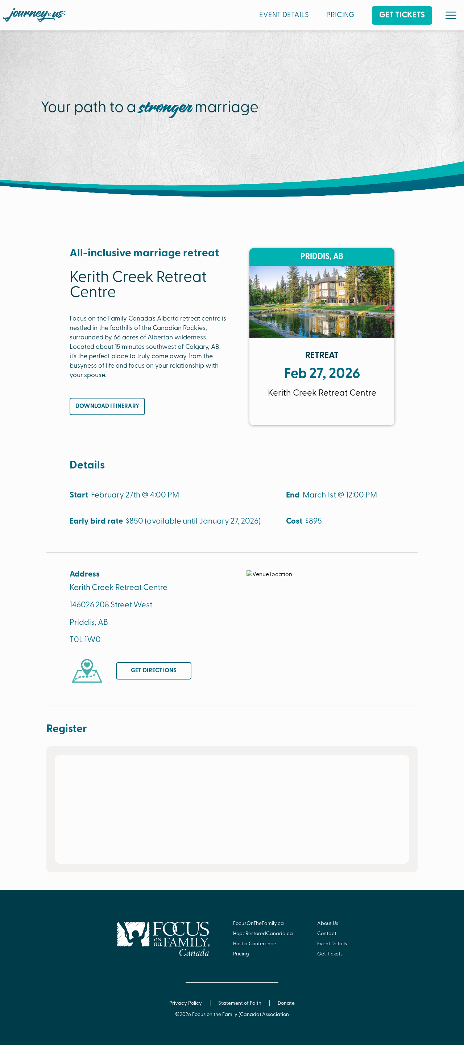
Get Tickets (330, 954)
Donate (286, 1003)
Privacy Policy (185, 1003)
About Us (327, 923)
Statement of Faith (239, 1003)
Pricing (241, 954)
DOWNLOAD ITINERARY (107, 406)
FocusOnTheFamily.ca (258, 923)
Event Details (332, 944)
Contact (326, 934)
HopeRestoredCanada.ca (263, 934)
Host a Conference (254, 944)
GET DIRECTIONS (154, 671)
